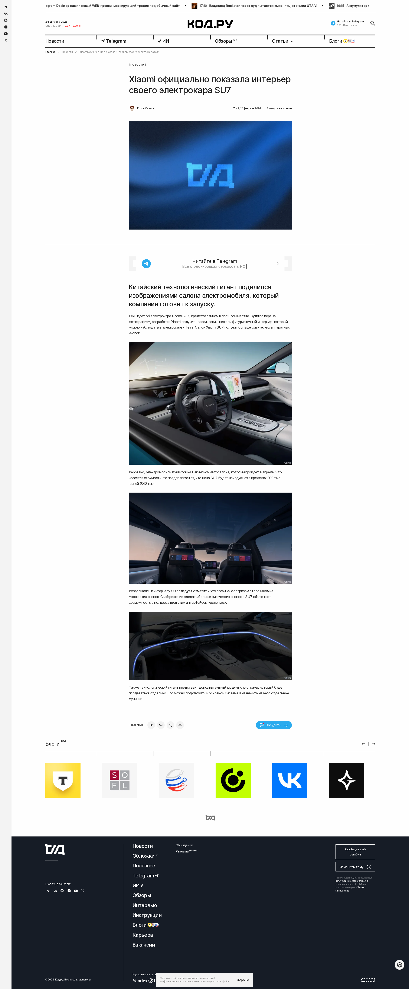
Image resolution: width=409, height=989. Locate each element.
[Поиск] (372, 23)
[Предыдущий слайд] (363, 744)
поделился (254, 287)
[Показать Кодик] (399, 965)
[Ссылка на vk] (6, 13)
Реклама (184, 851)
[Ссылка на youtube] (6, 33)
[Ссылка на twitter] (6, 40)
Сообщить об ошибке (355, 851)
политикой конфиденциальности (352, 881)
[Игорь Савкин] (132, 108)
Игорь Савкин (145, 108)
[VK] (161, 725)
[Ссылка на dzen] (6, 27)
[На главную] (210, 24)
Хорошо (243, 980)
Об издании (184, 845)
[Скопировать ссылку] (180, 725)
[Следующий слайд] (374, 743)
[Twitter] (170, 725)
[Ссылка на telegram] (6, 7)
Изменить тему (351, 867)
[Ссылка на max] (6, 20)
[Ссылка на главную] (55, 849)
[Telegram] (151, 725)
